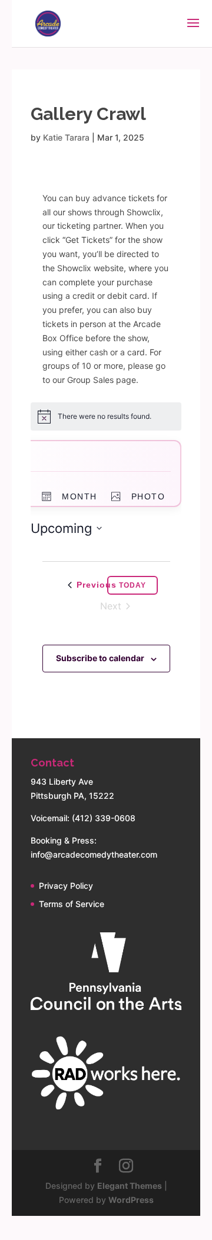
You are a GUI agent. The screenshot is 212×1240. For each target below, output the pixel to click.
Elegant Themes (129, 1186)
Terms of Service (71, 904)
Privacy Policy (66, 886)
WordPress (131, 1200)
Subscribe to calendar (100, 658)
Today (132, 585)
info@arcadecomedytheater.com (94, 854)
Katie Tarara (66, 137)
